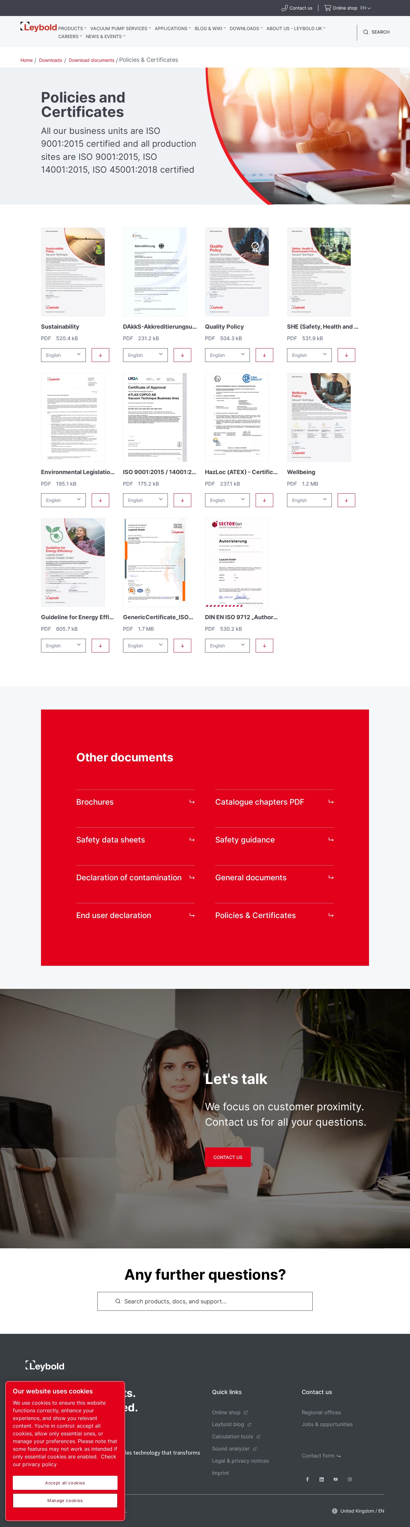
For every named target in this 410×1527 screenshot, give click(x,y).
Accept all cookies (65, 1482)
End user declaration (113, 915)
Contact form (318, 1455)
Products (70, 28)
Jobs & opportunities (327, 1424)
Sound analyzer (231, 1448)
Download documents (91, 60)
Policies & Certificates (255, 915)
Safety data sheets (110, 839)
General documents (251, 877)
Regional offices (321, 1412)
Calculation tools (232, 1436)
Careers (68, 36)
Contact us (227, 1157)
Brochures (95, 802)
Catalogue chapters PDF (259, 802)
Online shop (226, 1412)
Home (26, 60)
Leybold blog (228, 1424)
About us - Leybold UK (294, 28)
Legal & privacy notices (240, 1460)
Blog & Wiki (208, 28)
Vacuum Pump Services (118, 28)
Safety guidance (245, 839)
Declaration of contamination (129, 877)
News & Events (104, 36)
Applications (171, 28)
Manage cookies (65, 1500)
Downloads (244, 28)
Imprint (220, 1473)
